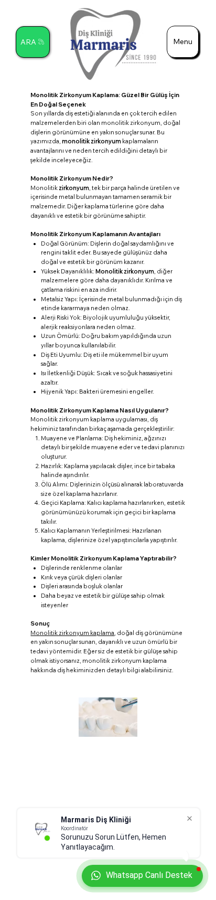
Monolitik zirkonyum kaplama (72, 633)
